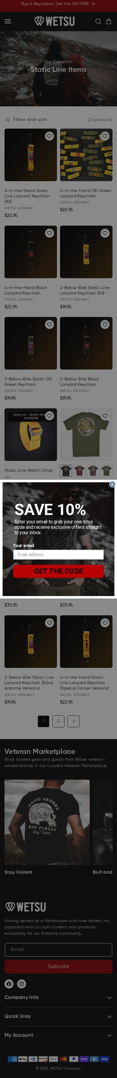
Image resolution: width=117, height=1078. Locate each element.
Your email (23, 545)
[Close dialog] (112, 484)
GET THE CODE (58, 571)
